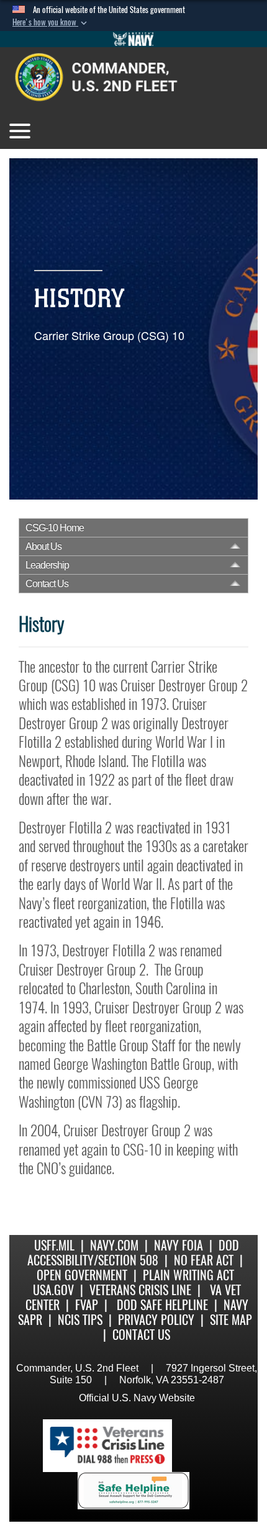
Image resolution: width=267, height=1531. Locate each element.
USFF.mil (54, 1245)
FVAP (86, 1304)
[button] (50, 22)
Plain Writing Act (188, 1275)
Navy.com (114, 1245)
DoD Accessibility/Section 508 (133, 1252)
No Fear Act (203, 1260)
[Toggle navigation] (20, 131)
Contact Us (46, 583)
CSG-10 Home (54, 528)
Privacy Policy (156, 1319)
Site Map (231, 1319)
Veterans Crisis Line (140, 1290)
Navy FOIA (178, 1245)
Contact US (141, 1334)
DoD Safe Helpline (162, 1304)
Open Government (82, 1275)
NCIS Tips (80, 1319)
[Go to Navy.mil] (133, 39)
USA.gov (53, 1290)
